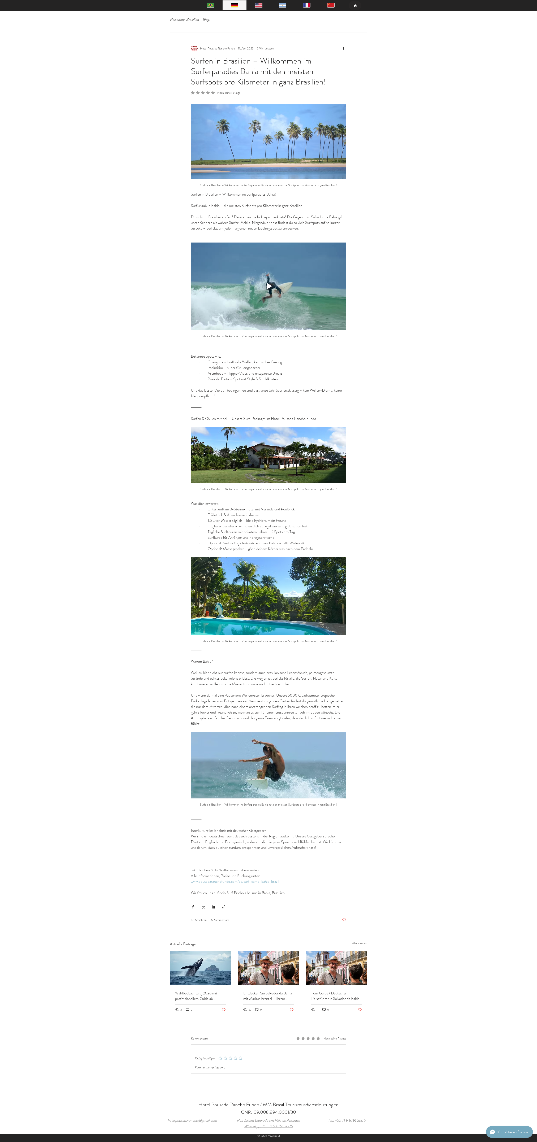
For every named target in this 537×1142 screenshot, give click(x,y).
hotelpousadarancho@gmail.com (192, 1120)
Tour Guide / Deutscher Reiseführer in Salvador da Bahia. (335, 995)
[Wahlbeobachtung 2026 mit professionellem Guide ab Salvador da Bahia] (200, 968)
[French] (307, 5)
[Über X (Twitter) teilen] (203, 907)
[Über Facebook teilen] (193, 907)
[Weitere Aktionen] (343, 48)
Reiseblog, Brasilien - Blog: (190, 19)
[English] (258, 5)
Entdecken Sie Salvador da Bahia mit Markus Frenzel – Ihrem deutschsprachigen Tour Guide (267, 995)
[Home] (355, 5)
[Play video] (268, 286)
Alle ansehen (359, 943)
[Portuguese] (211, 5)
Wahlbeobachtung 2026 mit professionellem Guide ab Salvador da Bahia (196, 995)
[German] (235, 5)
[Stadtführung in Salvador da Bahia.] (268, 968)
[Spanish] (283, 5)
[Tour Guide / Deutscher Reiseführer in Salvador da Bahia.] (336, 968)
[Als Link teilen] (224, 907)
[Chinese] (331, 5)
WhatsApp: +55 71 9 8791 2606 (268, 1126)
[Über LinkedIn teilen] (213, 907)
